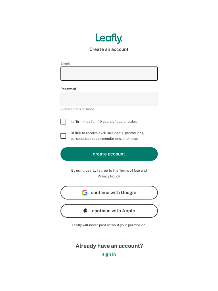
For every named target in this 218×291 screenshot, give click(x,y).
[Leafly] (109, 39)
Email (65, 63)
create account (109, 154)
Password (68, 89)
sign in (109, 254)
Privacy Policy (109, 176)
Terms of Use (129, 170)
